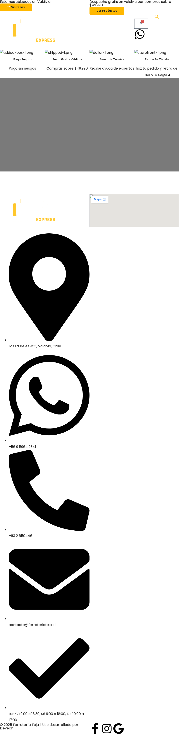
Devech (6, 728)
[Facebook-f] (95, 728)
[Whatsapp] (139, 34)
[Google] (118, 728)
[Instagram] (106, 728)
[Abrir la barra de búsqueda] (157, 17)
